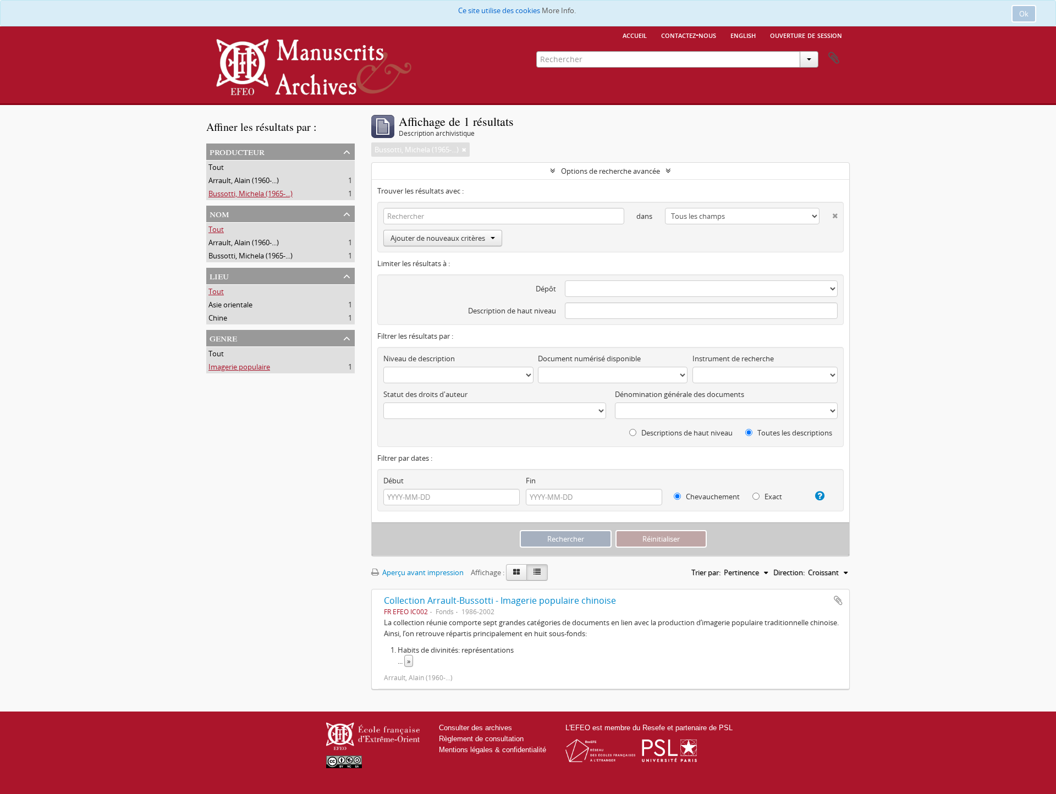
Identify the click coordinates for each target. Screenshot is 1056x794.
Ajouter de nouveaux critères (438, 238)
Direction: (789, 572)
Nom (219, 213)
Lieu (219, 275)
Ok (1023, 14)
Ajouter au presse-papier (838, 600)
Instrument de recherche (733, 358)
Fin (531, 481)
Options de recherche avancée (610, 171)
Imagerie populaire (239, 367)
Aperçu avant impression (422, 572)
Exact (772, 496)
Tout (216, 167)
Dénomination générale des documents (679, 394)
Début (393, 481)
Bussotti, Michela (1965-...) (250, 193)
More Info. (559, 10)
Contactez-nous (688, 35)
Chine (217, 318)
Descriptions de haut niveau (686, 433)
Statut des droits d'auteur (425, 394)
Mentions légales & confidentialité (492, 750)
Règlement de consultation (481, 739)
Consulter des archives (475, 728)
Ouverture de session (806, 35)
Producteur (237, 151)
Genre (223, 337)
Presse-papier (834, 58)
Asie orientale (230, 305)
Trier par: (706, 572)
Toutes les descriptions (794, 433)
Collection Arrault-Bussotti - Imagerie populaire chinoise (500, 600)
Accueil (635, 35)
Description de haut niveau (512, 311)
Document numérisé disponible (589, 358)
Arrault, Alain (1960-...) (243, 180)
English (743, 35)
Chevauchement (712, 496)
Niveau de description (419, 358)
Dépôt (546, 289)
